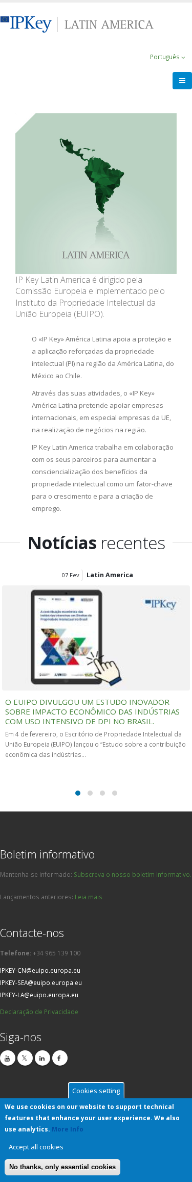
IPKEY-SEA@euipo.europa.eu (41, 982)
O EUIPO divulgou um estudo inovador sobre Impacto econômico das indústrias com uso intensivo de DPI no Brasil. (92, 711)
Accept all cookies (36, 1146)
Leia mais (88, 897)
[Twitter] (25, 1058)
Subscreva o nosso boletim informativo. (132, 874)
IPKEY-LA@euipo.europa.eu (39, 995)
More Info (67, 1129)
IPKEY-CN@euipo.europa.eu (40, 970)
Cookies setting (96, 1090)
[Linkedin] (42, 1058)
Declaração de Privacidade (39, 1011)
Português (165, 57)
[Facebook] (60, 1058)
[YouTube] (7, 1058)
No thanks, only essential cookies (62, 1167)
